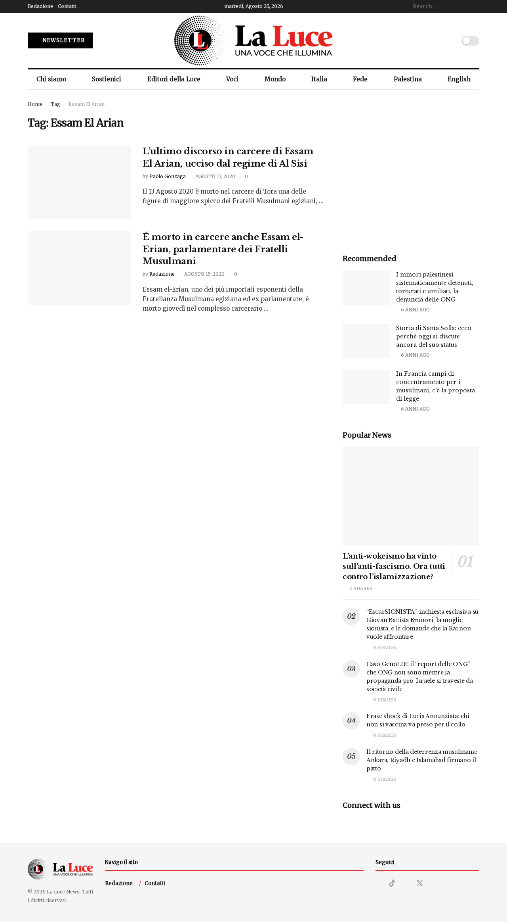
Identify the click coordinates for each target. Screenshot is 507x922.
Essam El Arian (87, 104)
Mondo (275, 79)
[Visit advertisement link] (411, 168)
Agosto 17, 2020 (214, 176)
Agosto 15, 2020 (204, 274)
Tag (55, 104)
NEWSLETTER (63, 40)
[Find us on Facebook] (405, 883)
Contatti (67, 6)
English (459, 79)
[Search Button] (475, 6)
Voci (232, 79)
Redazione (40, 6)
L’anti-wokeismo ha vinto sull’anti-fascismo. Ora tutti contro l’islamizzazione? (394, 566)
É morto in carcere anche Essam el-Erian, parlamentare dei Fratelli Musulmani (223, 249)
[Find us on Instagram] (378, 883)
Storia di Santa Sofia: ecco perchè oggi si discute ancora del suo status (433, 336)
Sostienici (106, 79)
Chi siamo (51, 79)
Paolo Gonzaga (167, 176)
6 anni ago (415, 310)
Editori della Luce (173, 79)
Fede (360, 79)
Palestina (408, 79)
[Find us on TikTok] (392, 883)
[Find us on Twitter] (419, 883)
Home (35, 104)
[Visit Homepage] (253, 40)
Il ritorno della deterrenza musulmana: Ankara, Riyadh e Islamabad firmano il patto (421, 760)
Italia (319, 79)
